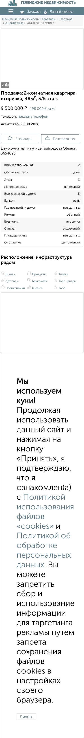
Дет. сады (12, 281)
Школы (10, 274)
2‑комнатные (14, 23)
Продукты (38, 274)
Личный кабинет (62, 11)
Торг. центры (67, 281)
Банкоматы (39, 281)
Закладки (34, 11)
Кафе (61, 288)
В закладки (23, 139)
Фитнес (37, 288)
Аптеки (63, 274)
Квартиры (49, 19)
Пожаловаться (64, 139)
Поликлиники (15, 288)
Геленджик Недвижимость (20, 19)
